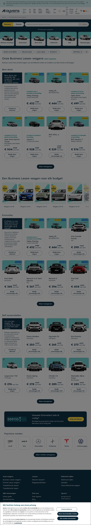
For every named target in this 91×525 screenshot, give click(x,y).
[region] (45, 513)
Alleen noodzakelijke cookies (67, 514)
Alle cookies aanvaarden (68, 518)
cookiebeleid (18, 523)
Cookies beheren (66, 509)
